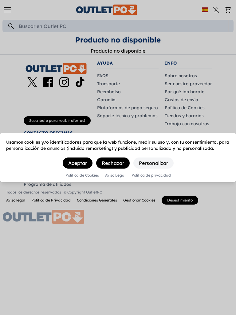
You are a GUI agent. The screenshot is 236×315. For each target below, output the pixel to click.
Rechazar (113, 163)
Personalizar (153, 163)
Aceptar (77, 163)
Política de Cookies (82, 175)
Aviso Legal (115, 175)
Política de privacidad (151, 175)
